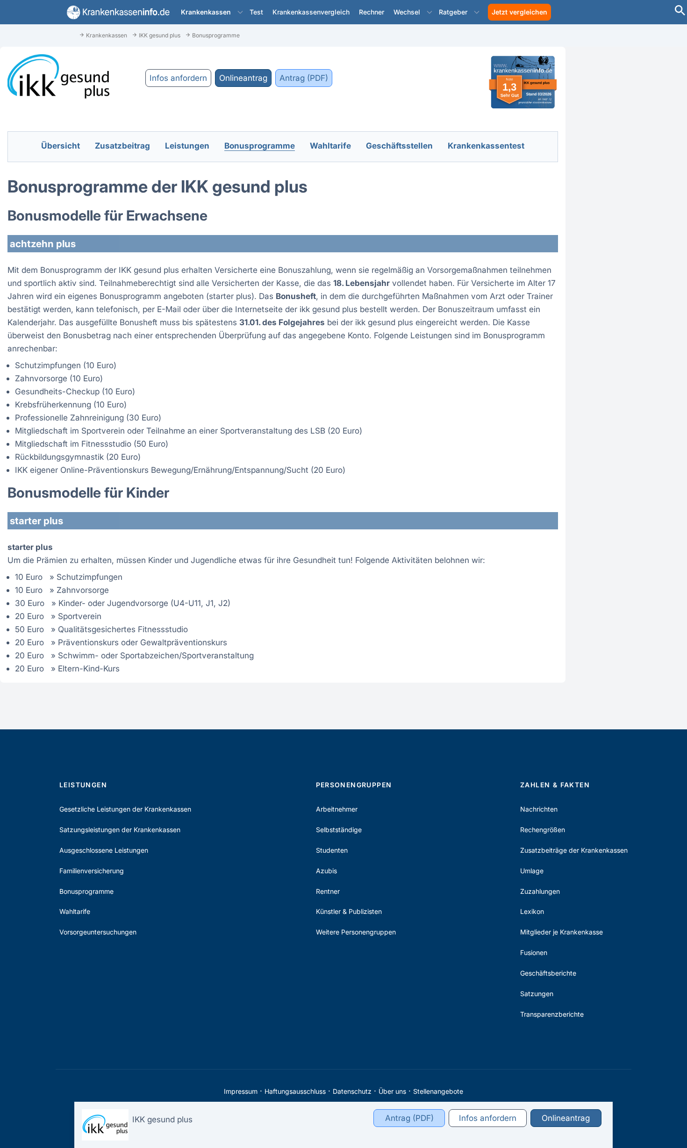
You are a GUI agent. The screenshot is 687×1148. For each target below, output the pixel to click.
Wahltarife (74, 911)
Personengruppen (354, 785)
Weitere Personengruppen (356, 932)
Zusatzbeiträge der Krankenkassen (574, 850)
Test (256, 12)
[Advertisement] (645, 173)
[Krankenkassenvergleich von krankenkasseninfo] (116, 12)
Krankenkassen (206, 12)
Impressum (241, 1091)
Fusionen (533, 952)
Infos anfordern (178, 78)
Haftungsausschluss (295, 1091)
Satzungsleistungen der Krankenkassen (119, 830)
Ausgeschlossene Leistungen (103, 850)
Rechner (371, 12)
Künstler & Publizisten (349, 911)
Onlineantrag (243, 78)
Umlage (532, 871)
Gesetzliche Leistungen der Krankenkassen (125, 809)
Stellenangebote (438, 1091)
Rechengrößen (542, 830)
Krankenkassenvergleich (311, 12)
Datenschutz (352, 1091)
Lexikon (532, 911)
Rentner (328, 891)
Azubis (326, 871)
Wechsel (407, 12)
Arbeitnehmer (337, 809)
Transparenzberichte (552, 1014)
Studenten (332, 850)
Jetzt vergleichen (519, 12)
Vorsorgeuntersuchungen (97, 932)
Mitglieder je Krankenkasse (561, 932)
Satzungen (536, 994)
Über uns (392, 1091)
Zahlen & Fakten (555, 785)
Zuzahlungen (540, 891)
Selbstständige (339, 830)
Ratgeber (453, 12)
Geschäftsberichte (548, 973)
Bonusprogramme (86, 891)
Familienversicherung (91, 871)
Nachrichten (539, 809)
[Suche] (680, 11)
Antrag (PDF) (303, 78)
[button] (240, 12)
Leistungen (83, 785)
